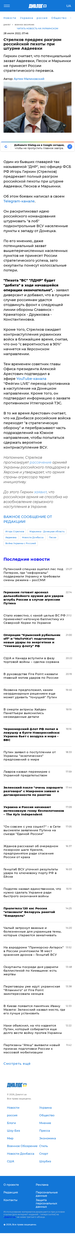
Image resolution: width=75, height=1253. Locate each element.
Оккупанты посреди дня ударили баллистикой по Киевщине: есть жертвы (30, 970)
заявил (40, 492)
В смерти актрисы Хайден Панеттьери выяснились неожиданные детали (24, 713)
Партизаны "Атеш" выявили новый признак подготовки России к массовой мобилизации (31, 1048)
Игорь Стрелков (14, 531)
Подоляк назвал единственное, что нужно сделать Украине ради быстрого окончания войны (32, 892)
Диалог (7, 24)
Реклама (42, 1184)
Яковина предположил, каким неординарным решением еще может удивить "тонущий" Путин (30, 693)
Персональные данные (47, 1194)
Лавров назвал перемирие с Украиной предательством (26, 773)
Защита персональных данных (46, 1203)
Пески (52, 537)
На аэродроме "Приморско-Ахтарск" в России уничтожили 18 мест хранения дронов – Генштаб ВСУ (33, 951)
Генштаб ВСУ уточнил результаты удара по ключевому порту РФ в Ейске (30, 873)
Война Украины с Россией (20, 543)
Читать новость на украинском (37, 28)
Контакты (10, 1200)
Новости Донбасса (33, 537)
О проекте (11, 1184)
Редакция (10, 1192)
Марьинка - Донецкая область (47, 531)
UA (68, 6)
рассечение (40, 462)
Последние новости (26, 559)
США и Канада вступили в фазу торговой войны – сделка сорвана (31, 660)
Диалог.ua (9, 1217)
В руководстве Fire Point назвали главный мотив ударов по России (30, 675)
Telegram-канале (19, 201)
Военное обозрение (24, 24)
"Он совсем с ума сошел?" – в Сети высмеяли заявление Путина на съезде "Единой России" (32, 830)
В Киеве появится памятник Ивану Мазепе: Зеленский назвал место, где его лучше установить (34, 1009)
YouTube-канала (31, 379)
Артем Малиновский (29, 79)
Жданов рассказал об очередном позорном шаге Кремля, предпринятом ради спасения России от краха (30, 851)
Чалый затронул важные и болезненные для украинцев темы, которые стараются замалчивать (32, 931)
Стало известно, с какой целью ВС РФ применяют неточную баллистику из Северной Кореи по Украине (34, 619)
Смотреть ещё (17, 1064)
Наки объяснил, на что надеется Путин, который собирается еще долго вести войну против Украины (32, 1029)
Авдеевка (11, 537)
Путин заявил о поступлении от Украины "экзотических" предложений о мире (29, 755)
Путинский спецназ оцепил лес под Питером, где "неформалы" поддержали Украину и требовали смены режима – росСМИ (33, 574)
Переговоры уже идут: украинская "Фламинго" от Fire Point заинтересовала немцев (31, 990)
